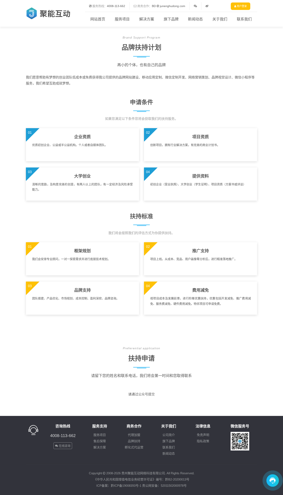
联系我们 (244, 19)
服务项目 (122, 19)
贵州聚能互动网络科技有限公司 (143, 473)
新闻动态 (195, 19)
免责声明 (203, 435)
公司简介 (168, 435)
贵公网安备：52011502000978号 (164, 485)
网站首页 (97, 19)
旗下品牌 (171, 19)
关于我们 (219, 19)
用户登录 (241, 6)
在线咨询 (64, 445)
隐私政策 (203, 441)
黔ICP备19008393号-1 (126, 485)
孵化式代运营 (134, 447)
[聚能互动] (49, 10)
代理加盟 (134, 435)
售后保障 (99, 441)
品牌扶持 (134, 441)
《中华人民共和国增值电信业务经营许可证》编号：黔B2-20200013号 (141, 479)
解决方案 (146, 19)
